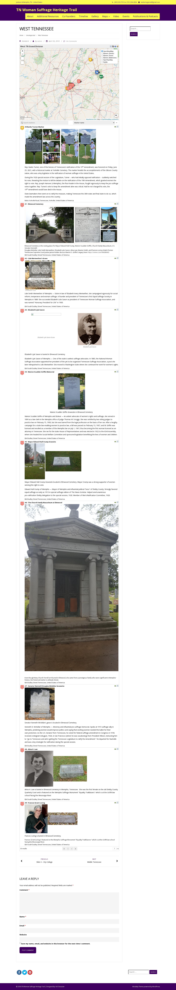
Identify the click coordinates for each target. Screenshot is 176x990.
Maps (105, 16)
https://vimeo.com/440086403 (98, 252)
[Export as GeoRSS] (117, 46)
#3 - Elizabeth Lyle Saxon (35, 310)
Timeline (83, 16)
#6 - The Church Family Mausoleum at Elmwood (43, 502)
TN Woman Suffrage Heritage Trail (46, 9)
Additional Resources (48, 16)
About (30, 16)
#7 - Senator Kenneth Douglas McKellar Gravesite (44, 686)
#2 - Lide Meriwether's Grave (36, 258)
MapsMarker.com (91, 119)
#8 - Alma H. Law (31, 749)
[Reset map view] (22, 62)
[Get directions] (115, 126)
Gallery (95, 16)
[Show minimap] (116, 115)
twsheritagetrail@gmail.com (150, 2)
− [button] (22, 54)
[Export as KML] (115, 46)
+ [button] (22, 51)
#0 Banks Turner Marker (34, 127)
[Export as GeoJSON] (113, 46)
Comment (24, 890)
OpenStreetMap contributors (110, 119)
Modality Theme (137, 987)
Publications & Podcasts (145, 16)
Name (23, 917)
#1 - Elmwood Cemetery (34, 204)
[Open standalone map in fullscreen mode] (111, 46)
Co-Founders (68, 16)
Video (116, 16)
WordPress (156, 987)
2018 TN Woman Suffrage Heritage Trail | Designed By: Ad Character (41, 987)
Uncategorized (30, 35)
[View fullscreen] (22, 58)
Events (126, 16)
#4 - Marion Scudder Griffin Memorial (39, 372)
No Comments (71, 41)
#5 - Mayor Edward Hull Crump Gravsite (40, 442)
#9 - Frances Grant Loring (35, 803)
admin (39, 41)
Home (21, 35)
